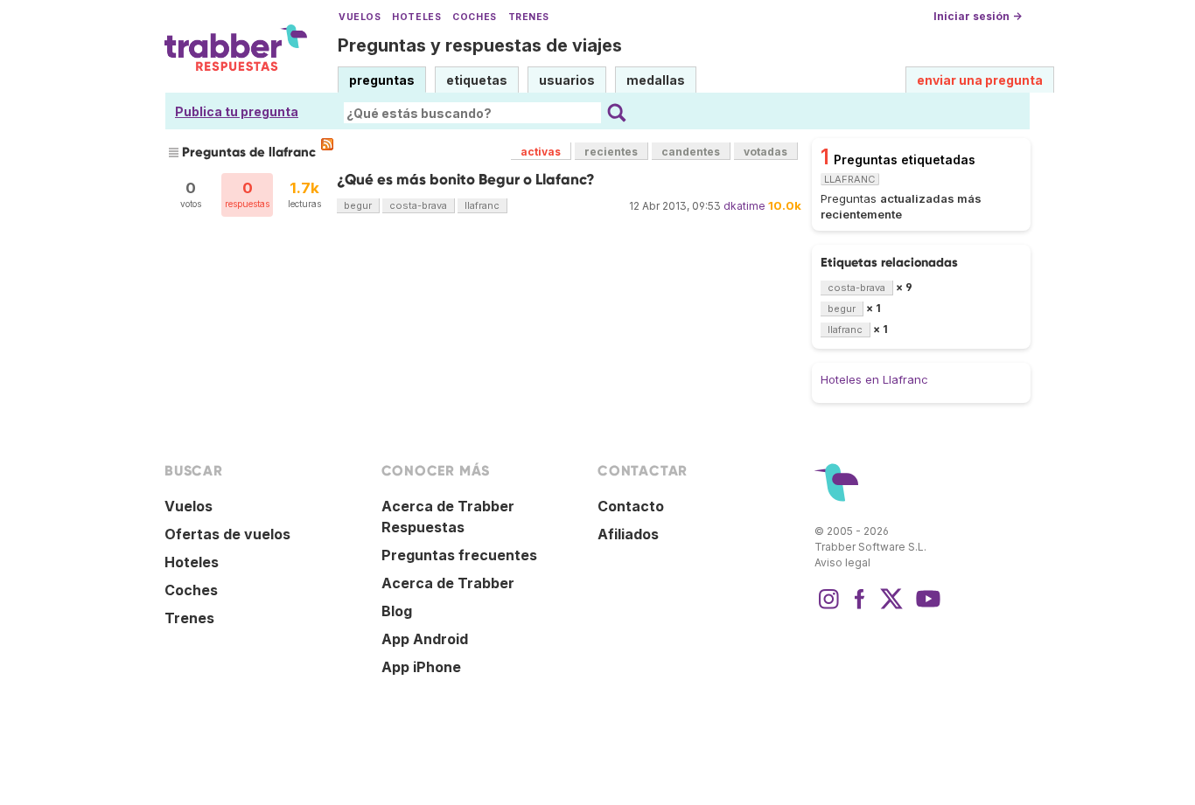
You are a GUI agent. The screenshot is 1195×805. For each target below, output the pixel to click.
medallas (655, 80)
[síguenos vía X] (891, 607)
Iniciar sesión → (977, 16)
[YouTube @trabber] (925, 607)
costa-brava (418, 205)
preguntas (382, 80)
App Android (424, 639)
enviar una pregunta (980, 80)
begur (358, 205)
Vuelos (360, 17)
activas (541, 151)
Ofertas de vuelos (227, 534)
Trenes (528, 17)
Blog (396, 611)
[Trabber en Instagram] (828, 607)
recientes (611, 151)
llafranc (482, 205)
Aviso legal (842, 562)
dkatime (744, 205)
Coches (474, 17)
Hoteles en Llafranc (874, 379)
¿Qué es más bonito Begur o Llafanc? (466, 179)
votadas (765, 151)
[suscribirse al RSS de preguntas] (327, 144)
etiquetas (476, 80)
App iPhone (421, 667)
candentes (690, 151)
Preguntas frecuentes (459, 555)
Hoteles (416, 17)
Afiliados (628, 534)
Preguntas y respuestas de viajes (480, 45)
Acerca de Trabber (447, 583)
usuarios (567, 80)
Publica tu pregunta (236, 111)
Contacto (631, 506)
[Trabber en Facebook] (860, 607)
